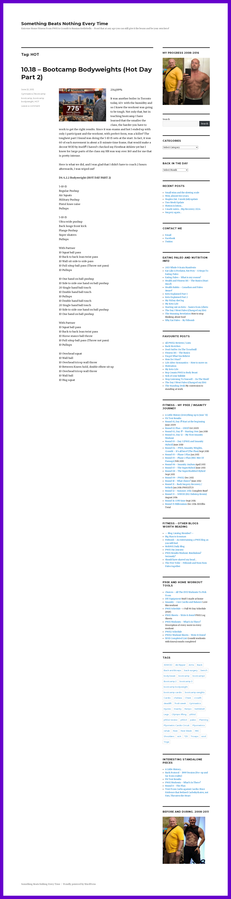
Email (168, 235)
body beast (169, 676)
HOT (37, 101)
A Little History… (173, 769)
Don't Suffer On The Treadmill (181, 349)
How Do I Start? (173, 359)
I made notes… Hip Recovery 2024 (183, 209)
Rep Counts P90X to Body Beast (181, 372)
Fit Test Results (173, 418)
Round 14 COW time (175, 500)
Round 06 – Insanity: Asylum (180, 464)
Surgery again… (173, 212)
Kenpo (188, 709)
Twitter (169, 241)
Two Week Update (174, 202)
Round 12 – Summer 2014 (178, 491)
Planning (203, 720)
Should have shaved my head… (181, 559)
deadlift (168, 703)
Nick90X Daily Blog (175, 546)
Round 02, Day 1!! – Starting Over (182, 431)
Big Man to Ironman (175, 536)
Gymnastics (195, 703)
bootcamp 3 (186, 681)
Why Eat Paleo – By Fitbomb (179, 320)
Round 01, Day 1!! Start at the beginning (185, 421)
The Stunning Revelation (178, 313)
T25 (186, 736)
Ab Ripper (180, 665)
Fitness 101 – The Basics (177, 352)
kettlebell (200, 709)
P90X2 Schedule (173, 631)
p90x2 (193, 714)
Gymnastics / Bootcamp (33, 94)
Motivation (170, 366)
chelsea (178, 698)
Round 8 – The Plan (175, 786)
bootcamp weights (194, 692)
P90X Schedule (173, 608)
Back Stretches (172, 346)
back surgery (191, 670)
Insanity (178, 709)
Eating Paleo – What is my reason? (183, 277)
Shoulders (169, 736)
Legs (166, 714)
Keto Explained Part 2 (176, 297)
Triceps (194, 736)
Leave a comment (30, 106)
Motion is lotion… (174, 205)
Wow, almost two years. (177, 196)
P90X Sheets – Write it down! (180, 615)
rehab (167, 731)
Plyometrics (198, 725)
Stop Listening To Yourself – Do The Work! (187, 379)
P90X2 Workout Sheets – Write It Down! (185, 635)
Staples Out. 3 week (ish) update (181, 199)
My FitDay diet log (174, 300)
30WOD (168, 665)
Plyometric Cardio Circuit (176, 725)
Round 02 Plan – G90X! (177, 428)
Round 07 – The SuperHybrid (180, 467)
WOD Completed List (176, 638)
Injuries (167, 709)
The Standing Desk (175, 385)
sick (179, 736)
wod (203, 736)
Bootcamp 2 (170, 681)
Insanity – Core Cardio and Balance (183, 602)
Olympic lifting (179, 714)
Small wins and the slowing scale (182, 192)
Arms (191, 665)
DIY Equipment (173, 598)
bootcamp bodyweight (176, 687)
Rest (175, 731)
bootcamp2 (199, 676)
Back (199, 665)
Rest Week (186, 731)
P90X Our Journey (174, 549)
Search (166, 119)
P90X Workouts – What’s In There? (183, 782)
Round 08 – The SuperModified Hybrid (185, 471)
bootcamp (26, 98)
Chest (188, 698)
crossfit (197, 698)
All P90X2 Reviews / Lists (178, 343)
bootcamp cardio (173, 692)
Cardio (167, 698)
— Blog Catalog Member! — (179, 533)
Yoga (166, 742)
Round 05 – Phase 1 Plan (177, 454)
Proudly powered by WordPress (79, 884)
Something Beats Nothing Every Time (64, 23)
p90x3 (184, 720)
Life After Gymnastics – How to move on (186, 362)
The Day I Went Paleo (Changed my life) (185, 310)
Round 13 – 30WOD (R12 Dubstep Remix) (186, 494)
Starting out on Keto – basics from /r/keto (186, 307)
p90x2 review (170, 720)
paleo (193, 720)
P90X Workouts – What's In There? (183, 622)
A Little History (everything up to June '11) (186, 415)
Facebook (170, 238)
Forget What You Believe (177, 356)
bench (204, 670)
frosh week (180, 703)
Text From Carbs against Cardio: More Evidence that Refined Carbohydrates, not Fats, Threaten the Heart (186, 792)
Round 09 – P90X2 (174, 477)
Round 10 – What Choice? (178, 481)
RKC (197, 731)
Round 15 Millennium (176, 504)
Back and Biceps (172, 670)
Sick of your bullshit (175, 376)
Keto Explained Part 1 (176, 294)
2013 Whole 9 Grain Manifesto (180, 267)
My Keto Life (171, 303)
